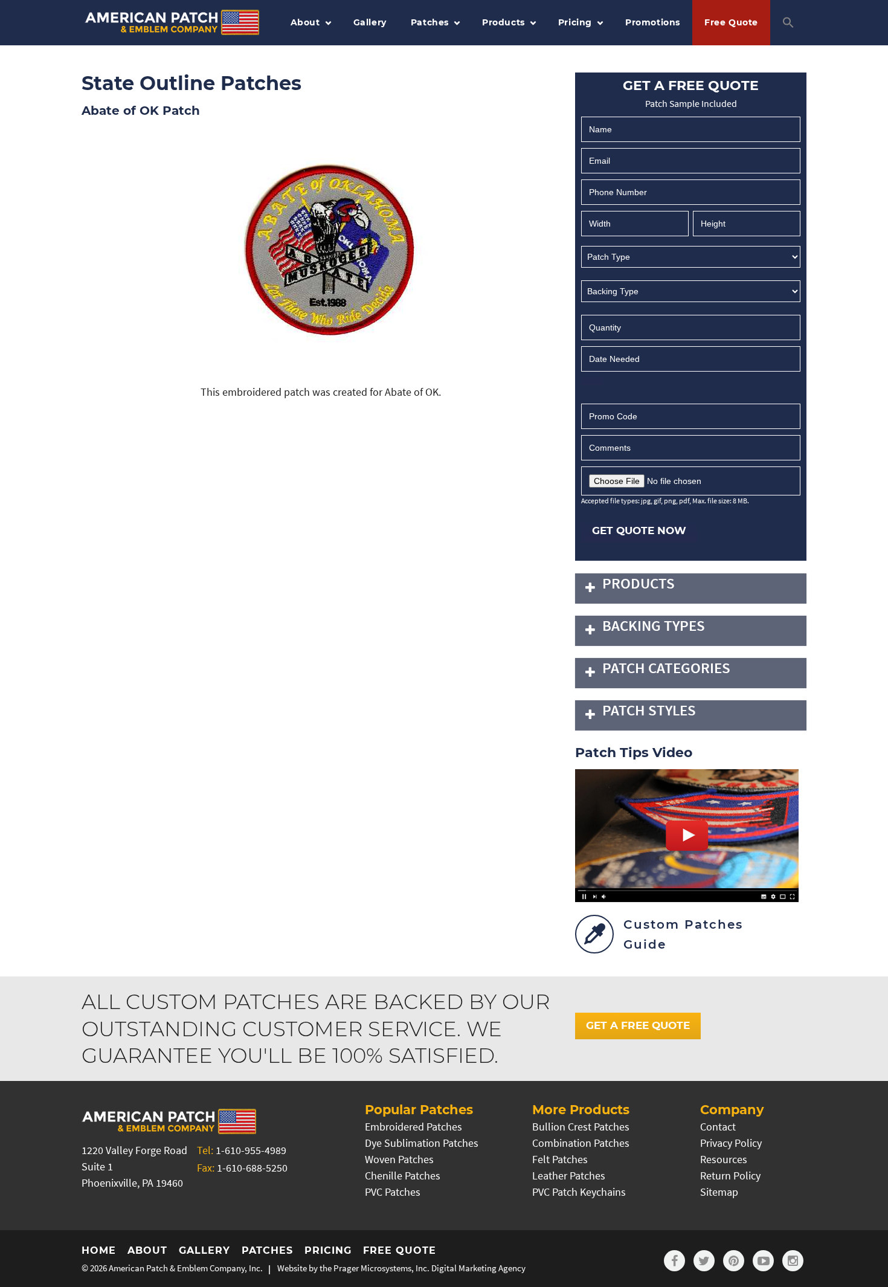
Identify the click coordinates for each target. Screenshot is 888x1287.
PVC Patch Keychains (579, 1192)
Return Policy (730, 1175)
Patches (430, 22)
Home (99, 1250)
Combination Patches (580, 1143)
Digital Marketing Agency (478, 1268)
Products (503, 22)
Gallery (370, 22)
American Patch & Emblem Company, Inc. (186, 1268)
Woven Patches (399, 1159)
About (305, 22)
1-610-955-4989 (251, 1150)
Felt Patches (560, 1159)
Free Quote (731, 22)
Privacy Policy (731, 1143)
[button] (788, 22)
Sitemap (719, 1192)
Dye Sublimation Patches (421, 1143)
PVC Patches (392, 1192)
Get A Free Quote (638, 1025)
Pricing (575, 22)
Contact (718, 1127)
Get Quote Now (639, 530)
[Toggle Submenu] (590, 588)
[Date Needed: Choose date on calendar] (592, 379)
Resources (723, 1159)
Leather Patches (568, 1175)
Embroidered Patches (413, 1127)
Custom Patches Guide (683, 934)
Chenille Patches (402, 1175)
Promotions (652, 22)
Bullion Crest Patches (580, 1127)
